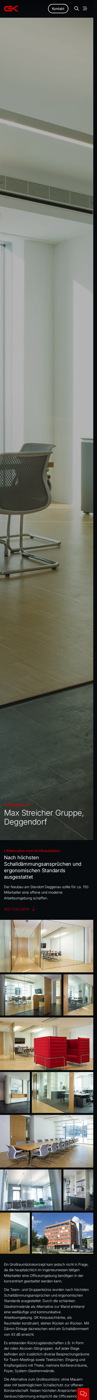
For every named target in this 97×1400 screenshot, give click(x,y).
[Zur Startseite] (11, 9)
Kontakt (58, 8)
